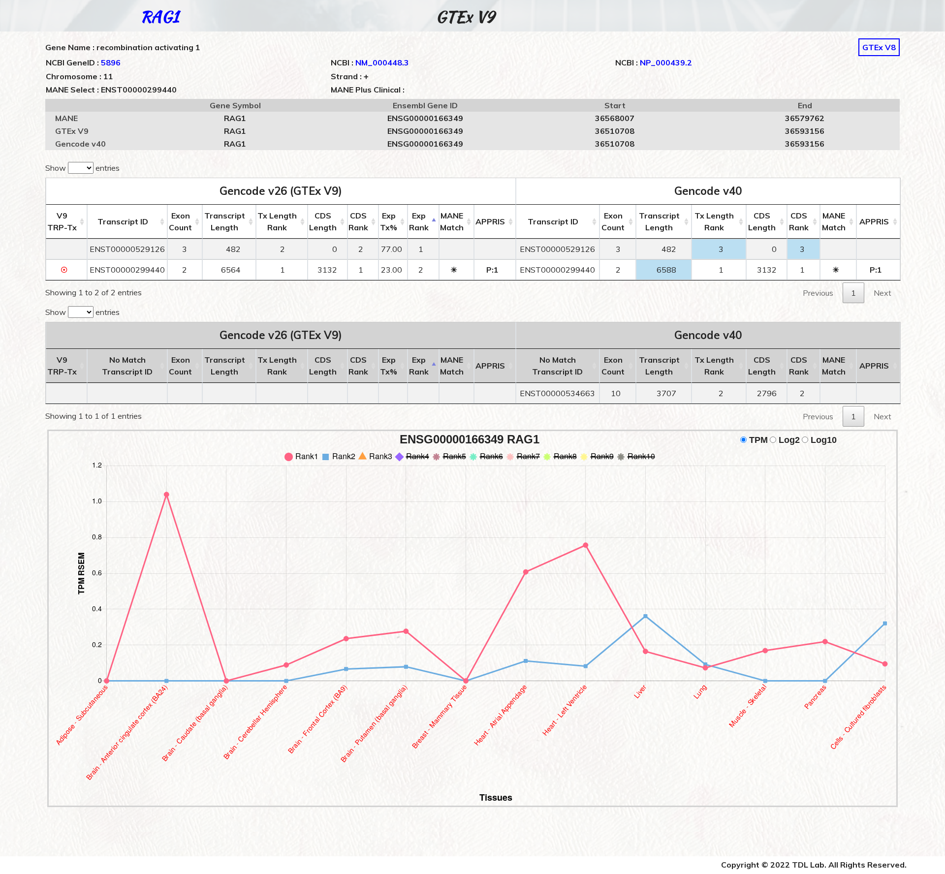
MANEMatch (452, 221)
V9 (62, 221)
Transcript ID (122, 221)
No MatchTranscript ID (127, 365)
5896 (111, 62)
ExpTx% (388, 221)
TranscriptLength (224, 221)
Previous (818, 293)
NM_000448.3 (382, 62)
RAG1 (159, 16)
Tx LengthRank (277, 221)
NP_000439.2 (666, 62)
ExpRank (419, 221)
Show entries (82, 168)
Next (882, 293)
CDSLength (323, 221)
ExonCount (180, 221)
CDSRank (358, 221)
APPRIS (490, 221)
